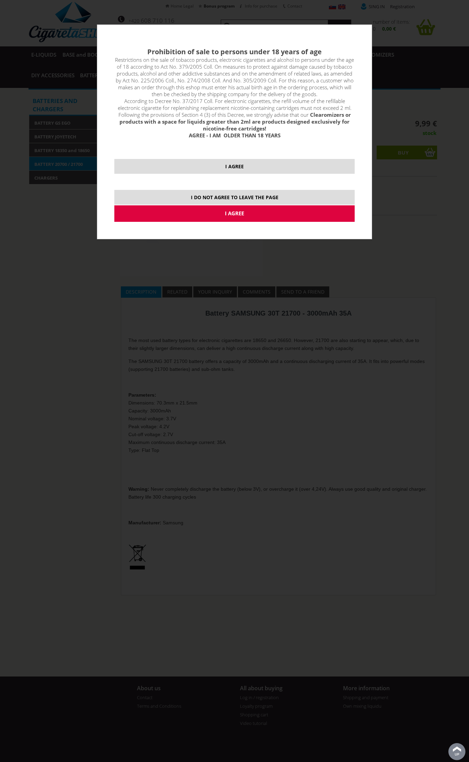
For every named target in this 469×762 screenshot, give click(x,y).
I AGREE (234, 166)
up (457, 751)
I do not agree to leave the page (234, 197)
